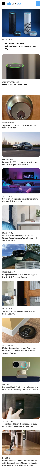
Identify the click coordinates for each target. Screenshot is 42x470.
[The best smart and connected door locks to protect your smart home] (21, 107)
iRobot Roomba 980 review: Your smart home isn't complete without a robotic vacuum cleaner (19, 350)
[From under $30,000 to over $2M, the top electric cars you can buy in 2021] (21, 144)
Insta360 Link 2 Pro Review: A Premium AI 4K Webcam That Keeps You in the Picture (20, 388)
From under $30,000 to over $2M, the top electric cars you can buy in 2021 (20, 163)
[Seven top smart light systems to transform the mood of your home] (21, 180)
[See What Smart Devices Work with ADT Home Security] (21, 293)
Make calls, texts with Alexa (14, 84)
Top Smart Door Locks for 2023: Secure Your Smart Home (19, 126)
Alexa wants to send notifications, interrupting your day (20, 46)
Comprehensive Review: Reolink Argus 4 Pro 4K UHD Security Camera (19, 275)
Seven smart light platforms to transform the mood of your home (20, 200)
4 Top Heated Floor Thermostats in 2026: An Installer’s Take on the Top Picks (20, 425)
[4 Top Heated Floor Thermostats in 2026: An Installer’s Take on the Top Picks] (21, 406)
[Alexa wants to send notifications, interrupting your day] (21, 23)
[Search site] (38, 3)
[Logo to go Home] (14, 4)
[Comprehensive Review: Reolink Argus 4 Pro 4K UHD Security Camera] (21, 256)
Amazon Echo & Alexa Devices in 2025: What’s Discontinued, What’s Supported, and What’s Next (19, 238)
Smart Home (7, 40)
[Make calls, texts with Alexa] (21, 66)
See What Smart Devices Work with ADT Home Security (19, 312)
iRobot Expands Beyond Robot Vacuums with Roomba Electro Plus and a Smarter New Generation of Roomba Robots (20, 463)
